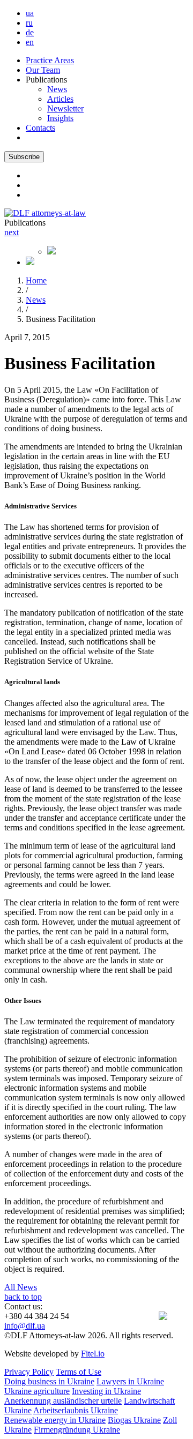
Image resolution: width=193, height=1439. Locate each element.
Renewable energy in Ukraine (55, 1420)
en (30, 42)
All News (20, 1287)
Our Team (43, 69)
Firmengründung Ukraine (77, 1429)
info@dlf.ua (24, 1325)
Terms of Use (78, 1371)
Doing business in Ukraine (49, 1381)
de (30, 32)
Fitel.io (93, 1353)
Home (36, 280)
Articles (60, 98)
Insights (60, 118)
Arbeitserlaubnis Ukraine (75, 1410)
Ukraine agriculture (37, 1391)
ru (29, 22)
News (57, 89)
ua (30, 13)
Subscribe (24, 157)
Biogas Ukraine (134, 1420)
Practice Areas (50, 60)
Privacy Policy (29, 1371)
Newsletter (65, 108)
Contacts (40, 127)
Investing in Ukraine (106, 1391)
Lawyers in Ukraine (130, 1381)
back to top (23, 1296)
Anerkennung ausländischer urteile (63, 1400)
